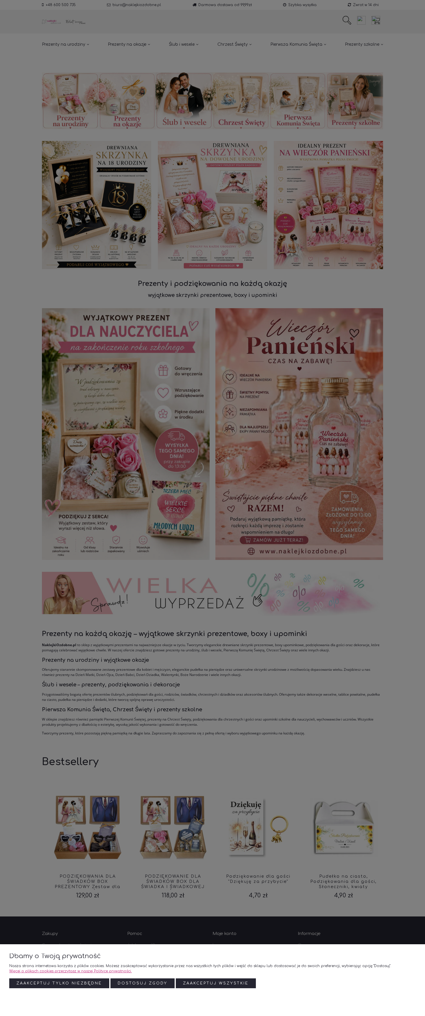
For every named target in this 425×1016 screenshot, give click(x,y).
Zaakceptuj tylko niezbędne (59, 983)
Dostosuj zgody (142, 983)
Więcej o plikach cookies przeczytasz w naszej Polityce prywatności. (70, 971)
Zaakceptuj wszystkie (216, 983)
